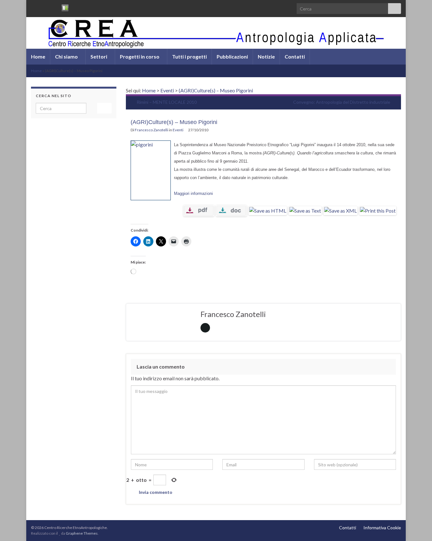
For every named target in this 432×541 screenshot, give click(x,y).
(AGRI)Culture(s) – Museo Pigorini (216, 90)
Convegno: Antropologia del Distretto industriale (341, 102)
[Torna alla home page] (216, 33)
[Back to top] (418, 527)
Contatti (295, 56)
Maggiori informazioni (193, 193)
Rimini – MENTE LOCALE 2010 (167, 102)
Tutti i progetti (189, 56)
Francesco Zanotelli (151, 129)
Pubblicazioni (232, 56)
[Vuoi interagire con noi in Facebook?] (44, 6)
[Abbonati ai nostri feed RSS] (34, 6)
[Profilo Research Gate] (65, 6)
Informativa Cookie (382, 527)
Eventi (167, 90)
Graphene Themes (82, 533)
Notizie (266, 56)
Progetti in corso (140, 56)
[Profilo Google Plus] (76, 6)
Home (38, 56)
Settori (99, 56)
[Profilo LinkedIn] (54, 6)
